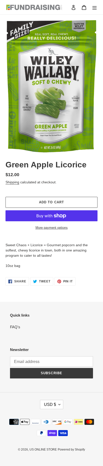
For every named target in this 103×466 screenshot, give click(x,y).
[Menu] (94, 7)
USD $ (50, 404)
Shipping (12, 182)
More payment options (52, 228)
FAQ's (15, 327)
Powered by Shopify (71, 449)
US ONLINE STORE (43, 449)
